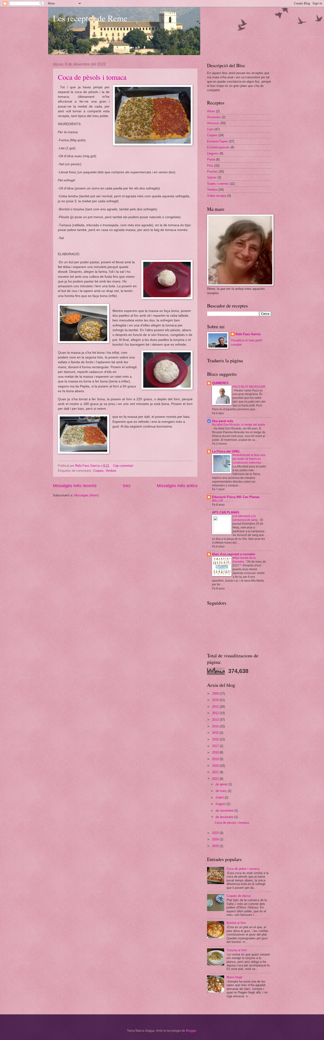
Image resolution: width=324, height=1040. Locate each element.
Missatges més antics (177, 485)
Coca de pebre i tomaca (243, 869)
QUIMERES (220, 383)
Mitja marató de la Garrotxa (244, 559)
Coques (98, 470)
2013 (216, 719)
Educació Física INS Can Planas (235, 497)
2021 (216, 772)
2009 (216, 693)
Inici (126, 485)
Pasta (211, 159)
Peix (210, 165)
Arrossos (213, 123)
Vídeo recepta (216, 196)
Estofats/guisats (218, 147)
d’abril (220, 797)
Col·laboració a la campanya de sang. (246, 518)
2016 (216, 739)
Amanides (214, 117)
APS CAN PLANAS (225, 512)
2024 (216, 839)
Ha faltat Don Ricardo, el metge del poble (238, 424)
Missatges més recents (75, 485)
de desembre (225, 817)
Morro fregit (234, 977)
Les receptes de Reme (90, 18)
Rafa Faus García (248, 334)
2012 (216, 713)
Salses (212, 177)
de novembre (225, 810)
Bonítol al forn (236, 923)
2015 (216, 732)
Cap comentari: (124, 465)
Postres (212, 171)
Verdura (111, 470)
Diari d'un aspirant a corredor (233, 554)
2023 (216, 833)
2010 (216, 700)
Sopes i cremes (218, 183)
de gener (222, 784)
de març (222, 791)
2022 (216, 779)
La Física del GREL (226, 451)
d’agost (221, 804)
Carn (210, 129)
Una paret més (222, 421)
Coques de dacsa (238, 896)
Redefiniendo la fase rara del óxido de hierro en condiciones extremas (249, 458)
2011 (216, 706)
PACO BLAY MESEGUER (249, 386)
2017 (216, 746)
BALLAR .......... (222, 500)
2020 (216, 765)
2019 (216, 759)
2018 (216, 752)
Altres (211, 111)
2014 (216, 726)
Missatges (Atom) (86, 495)
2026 (216, 846)
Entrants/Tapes (217, 141)
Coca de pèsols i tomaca (92, 77)
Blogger (191, 1030)
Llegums (213, 153)
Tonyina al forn (237, 950)
